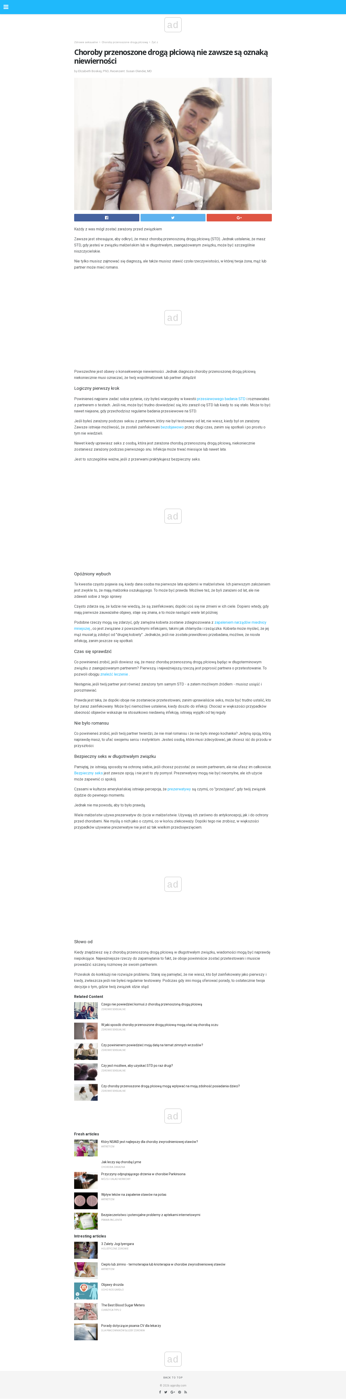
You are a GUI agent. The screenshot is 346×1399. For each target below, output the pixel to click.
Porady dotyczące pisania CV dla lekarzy (131, 1326)
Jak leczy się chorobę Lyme (121, 1162)
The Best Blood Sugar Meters (123, 1305)
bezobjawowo (172, 427)
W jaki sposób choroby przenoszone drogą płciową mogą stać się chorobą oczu (159, 1025)
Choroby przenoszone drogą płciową (125, 42)
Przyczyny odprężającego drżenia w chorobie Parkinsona (143, 1174)
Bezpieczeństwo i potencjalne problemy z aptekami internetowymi (150, 1215)
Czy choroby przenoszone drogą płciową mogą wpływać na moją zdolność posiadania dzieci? (170, 1086)
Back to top (173, 1377)
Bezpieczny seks (88, 773)
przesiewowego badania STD (221, 399)
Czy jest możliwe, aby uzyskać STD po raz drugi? (137, 1065)
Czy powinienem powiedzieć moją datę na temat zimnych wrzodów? (152, 1045)
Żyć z (155, 42)
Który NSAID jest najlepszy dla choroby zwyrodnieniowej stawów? (149, 1142)
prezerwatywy (179, 789)
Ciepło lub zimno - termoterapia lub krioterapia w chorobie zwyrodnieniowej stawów (163, 1264)
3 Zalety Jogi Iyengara (117, 1244)
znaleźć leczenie (114, 674)
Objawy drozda (112, 1285)
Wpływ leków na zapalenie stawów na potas (133, 1194)
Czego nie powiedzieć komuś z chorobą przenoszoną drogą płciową (151, 1004)
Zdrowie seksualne (86, 42)
